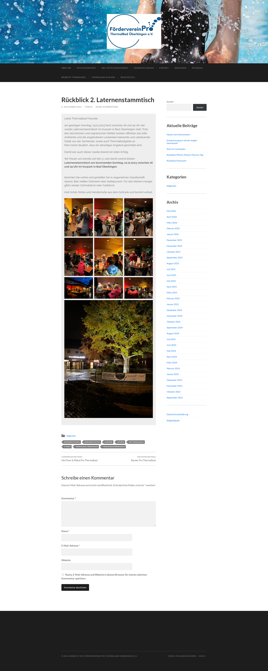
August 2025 (173, 263)
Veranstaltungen (144, 68)
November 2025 (174, 246)
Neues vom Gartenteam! (178, 134)
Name (65, 531)
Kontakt (164, 68)
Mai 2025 (171, 281)
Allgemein (71, 436)
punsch (67, 447)
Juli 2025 (171, 269)
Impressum (173, 420)
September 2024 (175, 327)
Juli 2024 (171, 339)
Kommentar (68, 498)
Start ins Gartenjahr (176, 149)
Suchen (170, 101)
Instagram (180, 68)
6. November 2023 (71, 107)
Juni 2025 (171, 275)
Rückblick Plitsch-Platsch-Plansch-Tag (185, 154)
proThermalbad (136, 442)
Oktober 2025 (173, 251)
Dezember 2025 (174, 240)
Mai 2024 (171, 350)
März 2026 (172, 222)
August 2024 (173, 333)
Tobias (88, 107)
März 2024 (172, 362)
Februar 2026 (173, 228)
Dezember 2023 (174, 380)
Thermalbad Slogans (103, 77)
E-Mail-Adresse (70, 545)
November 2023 (174, 385)
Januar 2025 (173, 304)
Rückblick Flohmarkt (176, 160)
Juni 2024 (171, 345)
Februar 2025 (173, 298)
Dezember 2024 (174, 310)
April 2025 (172, 286)
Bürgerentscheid (72, 442)
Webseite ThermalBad (73, 77)
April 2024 (172, 356)
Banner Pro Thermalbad (143, 459)
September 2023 (175, 397)
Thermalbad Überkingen (86, 447)
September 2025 (175, 257)
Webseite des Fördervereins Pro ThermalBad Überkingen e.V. (103, 656)
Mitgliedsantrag (86, 68)
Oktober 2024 (173, 321)
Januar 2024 (173, 374)
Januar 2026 (173, 234)
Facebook (197, 68)
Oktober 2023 (173, 391)
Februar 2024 (173, 368)
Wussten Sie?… (128, 77)
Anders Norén (188, 656)
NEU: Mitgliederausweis (115, 68)
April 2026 (172, 216)
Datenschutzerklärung (177, 414)
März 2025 (172, 292)
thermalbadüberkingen (113, 447)
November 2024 (174, 315)
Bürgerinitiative (92, 442)
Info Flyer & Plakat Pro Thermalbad (79, 459)
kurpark (109, 442)
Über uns (66, 68)
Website (66, 560)
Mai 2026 (171, 211)
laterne (120, 442)
